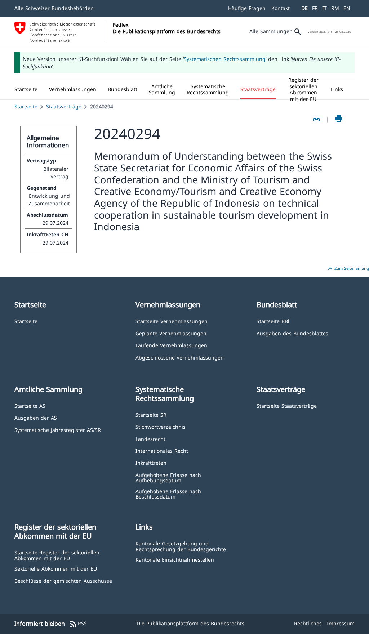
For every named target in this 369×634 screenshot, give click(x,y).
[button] (72, 89)
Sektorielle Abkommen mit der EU (55, 568)
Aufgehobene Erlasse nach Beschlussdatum (168, 494)
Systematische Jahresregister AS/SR (57, 430)
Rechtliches (308, 623)
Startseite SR (150, 414)
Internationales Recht (161, 450)
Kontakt (280, 8)
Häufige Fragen (247, 8)
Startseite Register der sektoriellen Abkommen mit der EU (56, 555)
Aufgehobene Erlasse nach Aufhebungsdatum (168, 477)
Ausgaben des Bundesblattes (292, 333)
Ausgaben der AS (35, 417)
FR (315, 8)
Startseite (25, 106)
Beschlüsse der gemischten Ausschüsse (63, 580)
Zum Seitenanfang (347, 268)
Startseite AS (29, 405)
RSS (78, 624)
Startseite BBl (273, 321)
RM (335, 8)
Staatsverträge (63, 106)
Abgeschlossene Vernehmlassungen (179, 357)
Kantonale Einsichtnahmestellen (174, 559)
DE (304, 8)
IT (324, 8)
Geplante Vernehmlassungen (170, 333)
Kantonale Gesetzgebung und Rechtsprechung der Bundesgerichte (180, 546)
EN (346, 8)
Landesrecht (150, 439)
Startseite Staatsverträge (287, 405)
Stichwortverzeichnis (160, 426)
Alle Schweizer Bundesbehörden (54, 8)
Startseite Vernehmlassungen (171, 321)
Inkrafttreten (150, 462)
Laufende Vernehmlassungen (171, 345)
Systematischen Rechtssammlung (225, 58)
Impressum (341, 623)
